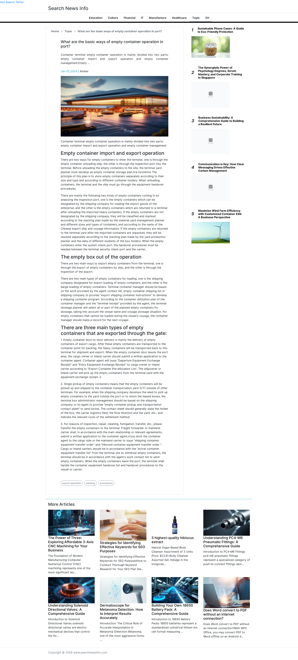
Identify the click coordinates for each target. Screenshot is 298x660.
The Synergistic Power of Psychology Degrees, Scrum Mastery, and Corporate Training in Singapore (220, 72)
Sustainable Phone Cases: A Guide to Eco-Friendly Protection (221, 30)
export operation (71, 483)
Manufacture (157, 17)
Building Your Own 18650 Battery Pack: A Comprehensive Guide (172, 609)
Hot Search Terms (11, 2)
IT (142, 17)
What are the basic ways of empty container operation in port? (120, 31)
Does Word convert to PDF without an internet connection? (225, 614)
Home (55, 31)
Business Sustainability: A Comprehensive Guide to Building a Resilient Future (221, 121)
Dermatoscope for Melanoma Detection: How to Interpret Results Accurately (121, 611)
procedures (106, 483)
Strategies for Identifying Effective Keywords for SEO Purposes (122, 547)
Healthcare (179, 17)
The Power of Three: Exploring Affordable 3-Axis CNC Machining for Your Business (71, 544)
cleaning (90, 483)
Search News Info (68, 8)
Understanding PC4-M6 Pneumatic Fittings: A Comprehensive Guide (223, 542)
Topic (196, 17)
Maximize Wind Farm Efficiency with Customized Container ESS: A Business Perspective (220, 214)
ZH (207, 17)
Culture (113, 17)
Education (95, 17)
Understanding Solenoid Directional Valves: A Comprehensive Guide (68, 609)
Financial (129, 17)
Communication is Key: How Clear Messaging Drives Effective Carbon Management (221, 167)
